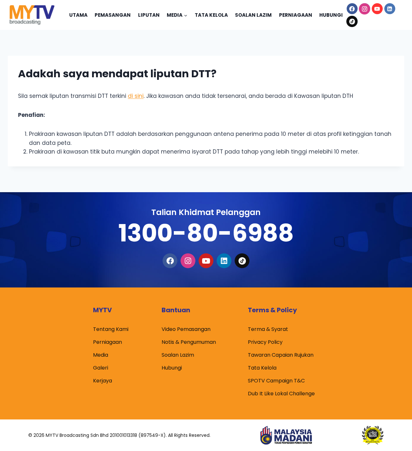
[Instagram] (364, 8)
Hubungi (331, 15)
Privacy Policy (265, 342)
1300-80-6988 (206, 233)
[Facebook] (352, 8)
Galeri (100, 367)
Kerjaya (102, 380)
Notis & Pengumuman (189, 342)
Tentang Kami (110, 329)
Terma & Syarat (268, 329)
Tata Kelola (211, 15)
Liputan (149, 15)
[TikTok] (352, 21)
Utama (78, 15)
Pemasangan (113, 15)
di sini (136, 96)
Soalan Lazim (253, 15)
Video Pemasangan (186, 329)
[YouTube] (377, 8)
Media (100, 355)
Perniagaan (295, 15)
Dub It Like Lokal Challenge (281, 393)
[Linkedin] (389, 8)
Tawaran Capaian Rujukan (281, 355)
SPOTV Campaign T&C (276, 380)
